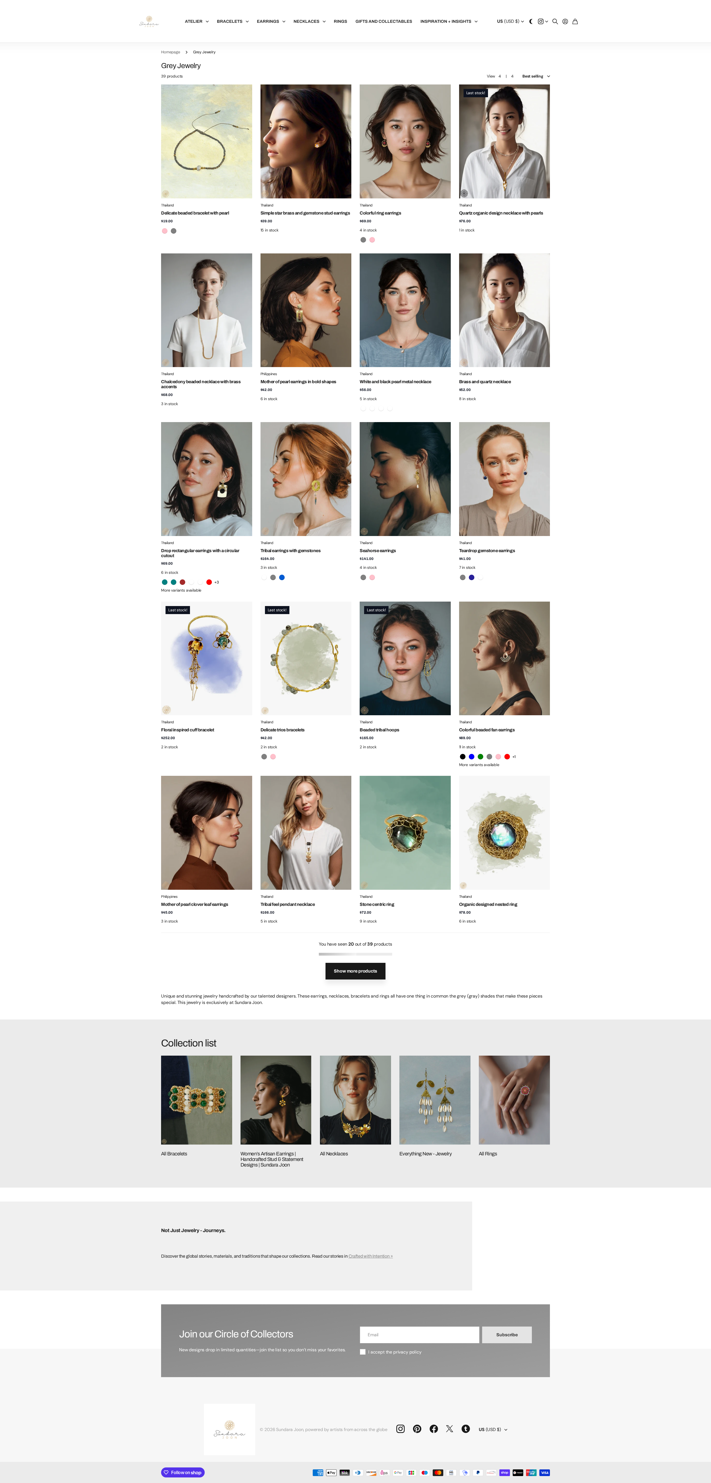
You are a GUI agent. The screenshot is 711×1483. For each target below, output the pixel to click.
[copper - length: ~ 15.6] (363, 408)
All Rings (488, 1154)
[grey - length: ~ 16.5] (390, 408)
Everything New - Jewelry (425, 1154)
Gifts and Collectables (384, 21)
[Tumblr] (466, 1429)
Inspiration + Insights (445, 21)
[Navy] (471, 577)
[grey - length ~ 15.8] (381, 408)
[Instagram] (400, 1429)
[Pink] (372, 239)
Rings (340, 21)
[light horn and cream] (191, 582)
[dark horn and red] (209, 582)
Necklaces (306, 21)
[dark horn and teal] (164, 582)
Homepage (170, 52)
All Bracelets (174, 1154)
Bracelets (229, 21)
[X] (449, 1428)
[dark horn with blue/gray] (200, 582)
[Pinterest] (417, 1429)
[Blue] (282, 577)
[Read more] (543, 21)
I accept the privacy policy (395, 1352)
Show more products (355, 971)
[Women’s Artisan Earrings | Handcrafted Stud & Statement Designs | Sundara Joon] (276, 1100)
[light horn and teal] (173, 582)
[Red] (507, 756)
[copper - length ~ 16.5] (372, 408)
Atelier (193, 21)
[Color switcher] (531, 21)
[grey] (173, 231)
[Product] (206, 141)
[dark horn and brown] (182, 582)
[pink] (164, 231)
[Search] (555, 21)
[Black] (462, 756)
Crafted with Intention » (371, 1256)
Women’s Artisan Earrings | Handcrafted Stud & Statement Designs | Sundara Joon (272, 1159)
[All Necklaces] (355, 1100)
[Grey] (363, 239)
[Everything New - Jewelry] (434, 1100)
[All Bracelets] (196, 1100)
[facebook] (434, 1429)
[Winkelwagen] (575, 21)
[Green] (480, 756)
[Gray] (363, 577)
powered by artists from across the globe (346, 1429)
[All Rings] (514, 1100)
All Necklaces (334, 1154)
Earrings (268, 21)
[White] (264, 577)
